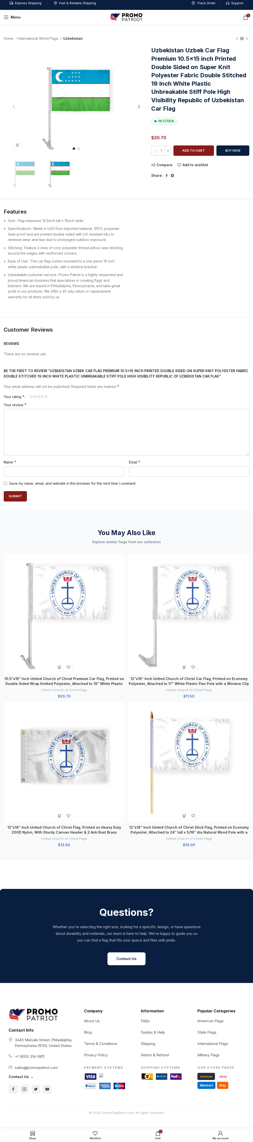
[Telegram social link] (172, 175)
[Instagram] (24, 1089)
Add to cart (193, 150)
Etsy (222, 1085)
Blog (88, 1032)
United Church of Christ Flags (64, 690)
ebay (223, 1076)
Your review (15, 404)
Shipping (148, 1043)
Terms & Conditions (100, 1043)
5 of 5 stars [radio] (46, 396)
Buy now (232, 150)
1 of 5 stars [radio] (31, 396)
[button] (60, 667)
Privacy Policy (96, 1055)
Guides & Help (153, 1032)
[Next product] (246, 38)
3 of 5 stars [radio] (39, 396)
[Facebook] (13, 1089)
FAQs (145, 1021)
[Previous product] (236, 38)
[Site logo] (126, 17)
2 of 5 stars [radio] (35, 396)
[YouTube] (47, 1089)
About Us (92, 1021)
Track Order (206, 3)
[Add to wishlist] (68, 667)
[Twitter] (35, 1089)
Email (134, 462)
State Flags (206, 1032)
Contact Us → (21, 1076)
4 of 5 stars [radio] (42, 396)
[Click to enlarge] (17, 145)
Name (10, 462)
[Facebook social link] (166, 175)
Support (237, 3)
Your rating (14, 397)
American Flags (210, 1021)
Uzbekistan (73, 38)
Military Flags (208, 1055)
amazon (206, 1076)
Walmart (206, 1085)
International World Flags (38, 38)
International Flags (212, 1043)
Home (9, 38)
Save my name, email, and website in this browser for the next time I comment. (72, 483)
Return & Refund (155, 1055)
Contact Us (126, 958)
